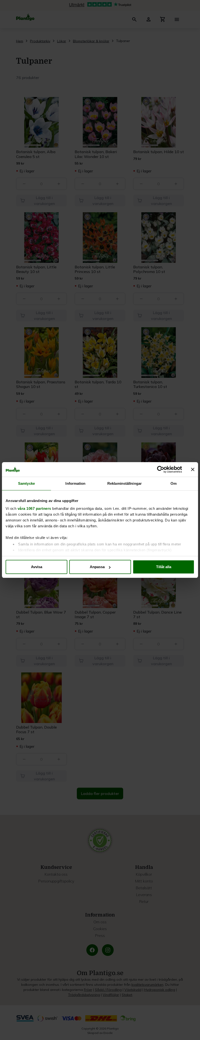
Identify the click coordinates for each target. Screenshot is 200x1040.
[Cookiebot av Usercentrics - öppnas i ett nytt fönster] (160, 469)
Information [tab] (75, 483)
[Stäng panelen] (192, 469)
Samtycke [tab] (26, 483)
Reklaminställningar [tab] (124, 483)
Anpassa (97, 567)
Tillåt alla (163, 567)
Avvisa (36, 567)
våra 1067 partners (34, 508)
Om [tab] (173, 483)
